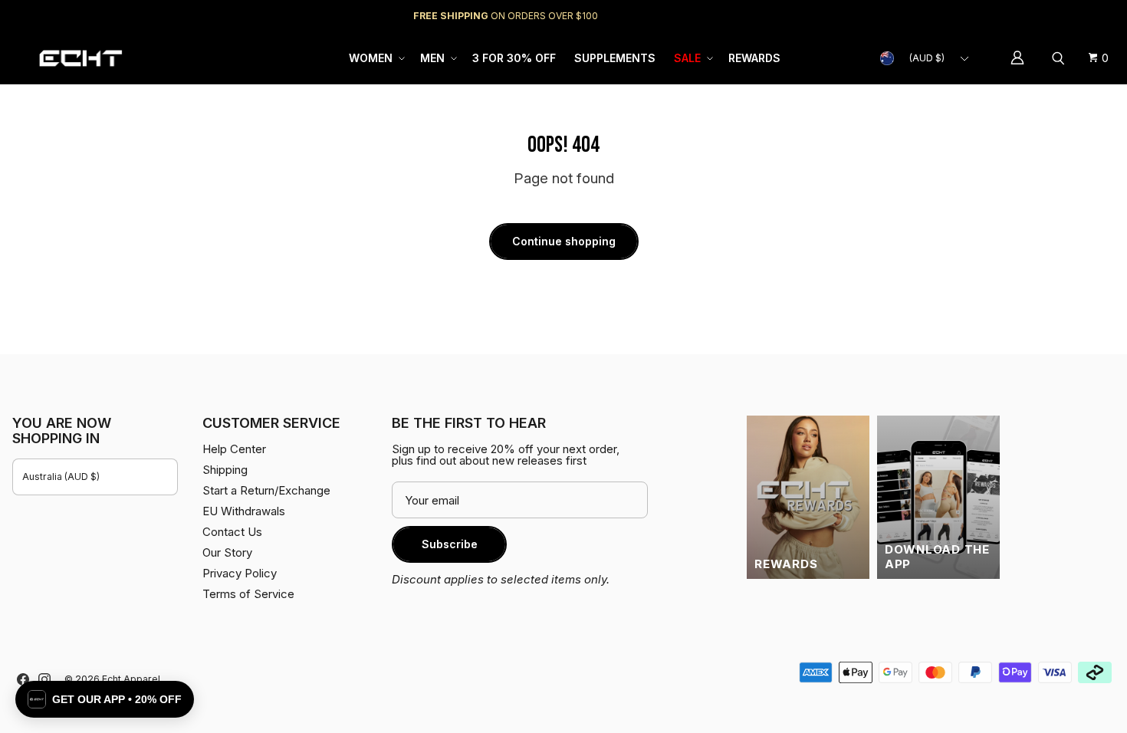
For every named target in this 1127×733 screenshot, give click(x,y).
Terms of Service (248, 594)
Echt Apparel (131, 679)
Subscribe (450, 544)
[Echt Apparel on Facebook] (23, 679)
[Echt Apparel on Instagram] (44, 679)
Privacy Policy (239, 573)
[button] (375, 58)
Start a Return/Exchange (266, 490)
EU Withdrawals (243, 511)
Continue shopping (564, 241)
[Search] (1060, 58)
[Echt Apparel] (80, 58)
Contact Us (232, 531)
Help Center (1063, 15)
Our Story (227, 552)
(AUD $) (927, 58)
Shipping (985, 15)
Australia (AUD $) (61, 476)
